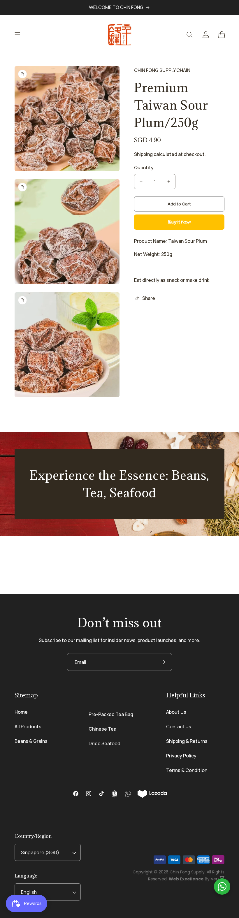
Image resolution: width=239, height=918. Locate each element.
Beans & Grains (31, 741)
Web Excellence (186, 879)
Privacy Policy (181, 755)
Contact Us (178, 726)
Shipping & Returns (187, 741)
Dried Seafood (104, 743)
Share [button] (148, 298)
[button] (17, 34)
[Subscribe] (163, 662)
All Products (28, 726)
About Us (176, 712)
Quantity (144, 167)
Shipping (143, 154)
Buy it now (179, 222)
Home (21, 712)
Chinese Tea (102, 729)
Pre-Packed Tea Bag (111, 714)
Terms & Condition (186, 770)
